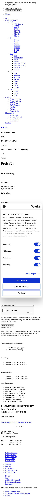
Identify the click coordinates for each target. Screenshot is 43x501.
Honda (16, 44)
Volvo (16, 93)
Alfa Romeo (18, 24)
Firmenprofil (9, 113)
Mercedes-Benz (19, 65)
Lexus (16, 60)
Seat (15, 83)
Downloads (14, 121)
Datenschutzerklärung (13, 482)
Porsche (17, 77)
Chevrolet (17, 32)
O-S (11, 71)
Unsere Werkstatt (16, 117)
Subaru (16, 87)
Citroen (16, 36)
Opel (16, 73)
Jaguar (16, 50)
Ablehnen (21, 293)
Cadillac (17, 30)
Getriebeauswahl (11, 20)
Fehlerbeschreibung (8, 305)
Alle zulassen (21, 280)
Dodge (16, 40)
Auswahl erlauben (21, 287)
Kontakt (8, 123)
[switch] (37, 251)
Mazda (16, 62)
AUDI (16, 26)
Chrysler (17, 34)
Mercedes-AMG (20, 64)
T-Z (11, 89)
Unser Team (14, 115)
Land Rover (18, 58)
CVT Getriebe (15, 105)
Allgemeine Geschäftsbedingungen (17, 493)
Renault (17, 79)
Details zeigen (30, 273)
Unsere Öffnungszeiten (13, 10)
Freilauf (12, 109)
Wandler (13, 107)
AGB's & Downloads (12, 480)
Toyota (16, 91)
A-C (11, 22)
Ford (15, 42)
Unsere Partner (15, 119)
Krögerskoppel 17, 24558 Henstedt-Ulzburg (16, 422)
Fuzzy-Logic (14, 111)
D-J (11, 38)
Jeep (15, 52)
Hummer (17, 46)
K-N (11, 54)
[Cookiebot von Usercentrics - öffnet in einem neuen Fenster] (30, 206)
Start (6, 18)
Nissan (16, 69)
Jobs (6, 478)
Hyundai (17, 48)
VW (15, 95)
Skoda (16, 85)
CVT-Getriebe (10, 461)
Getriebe (8, 97)
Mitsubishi (17, 67)
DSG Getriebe (15, 103)
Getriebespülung (15, 101)
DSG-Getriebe (10, 459)
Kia (15, 56)
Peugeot (17, 75)
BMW (16, 28)
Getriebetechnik (15, 99)
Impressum (9, 484)
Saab (16, 81)
